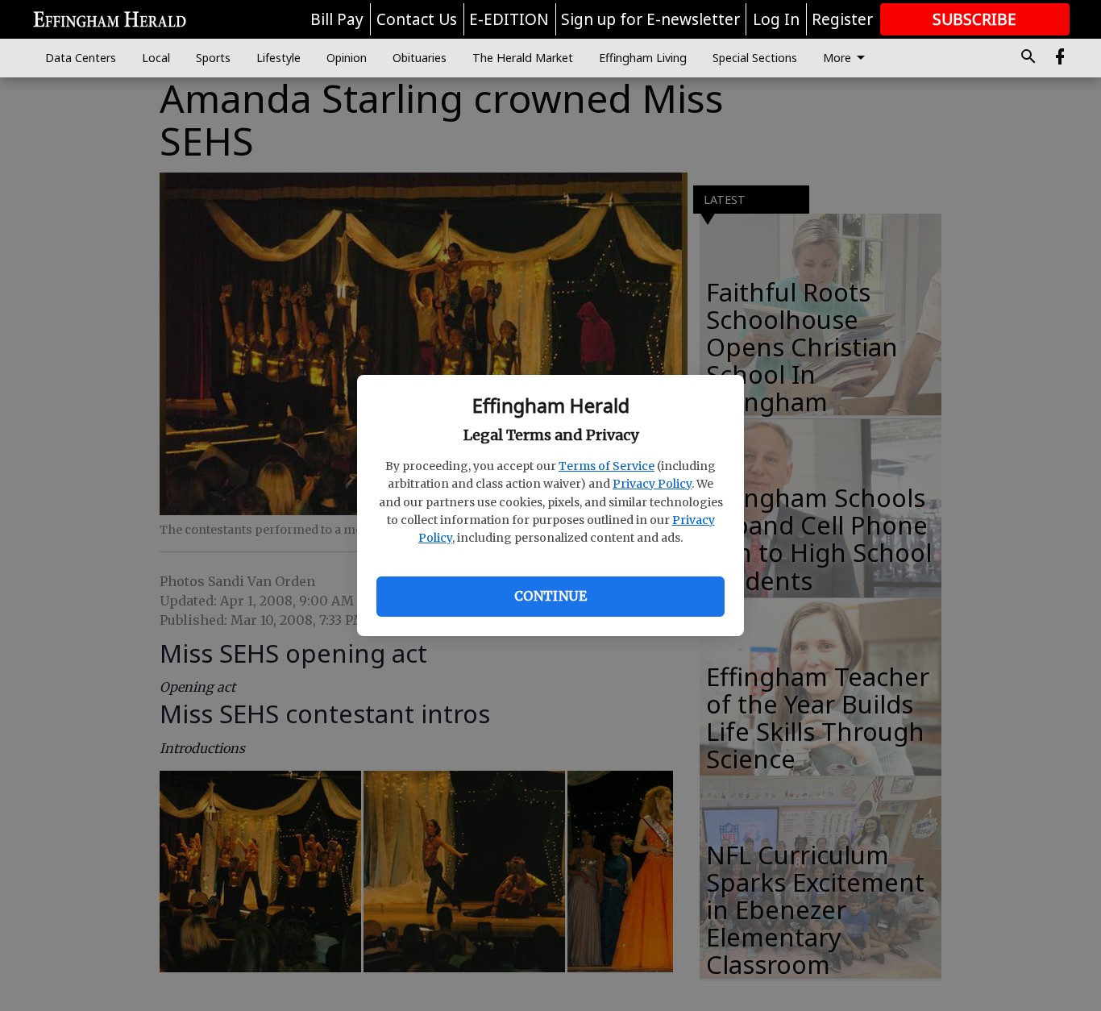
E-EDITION (509, 19)
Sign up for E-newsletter (650, 19)
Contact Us (416, 19)
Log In (776, 19)
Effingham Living (643, 57)
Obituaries (420, 57)
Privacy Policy (652, 483)
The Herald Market (522, 57)
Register (842, 19)
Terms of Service (606, 466)
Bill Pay (337, 19)
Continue (550, 596)
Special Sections (755, 57)
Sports (213, 57)
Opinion (346, 57)
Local (156, 57)
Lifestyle (278, 57)
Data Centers (80, 57)
